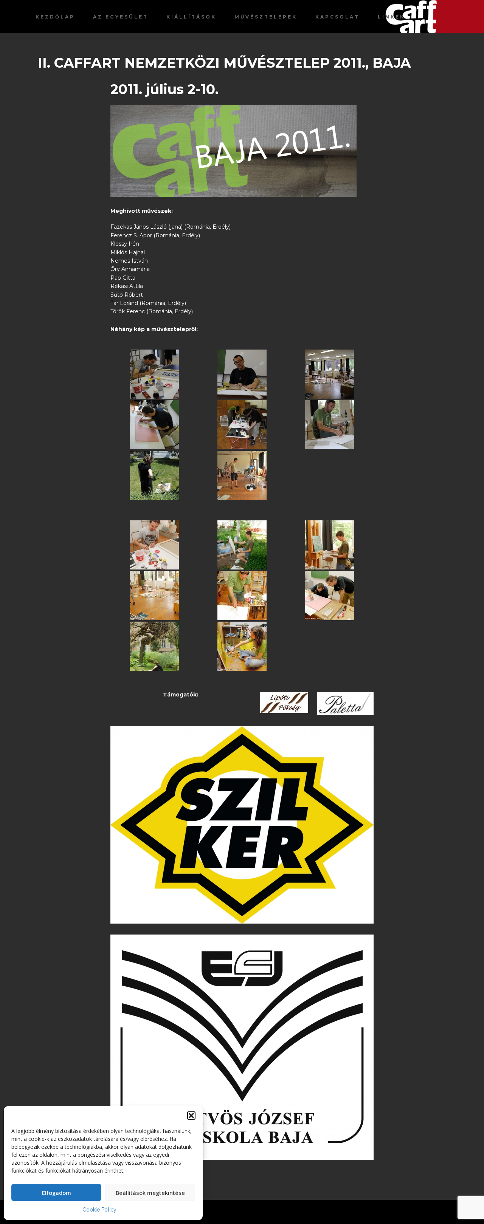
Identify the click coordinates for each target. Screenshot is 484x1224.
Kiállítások (191, 17)
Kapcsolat (337, 17)
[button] (191, 1115)
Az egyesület (120, 17)
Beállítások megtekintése (150, 1192)
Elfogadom (56, 1192)
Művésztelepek (265, 17)
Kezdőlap (55, 17)
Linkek (391, 17)
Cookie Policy (99, 1210)
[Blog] (434, 16)
